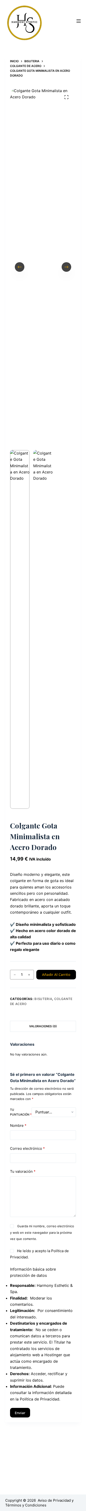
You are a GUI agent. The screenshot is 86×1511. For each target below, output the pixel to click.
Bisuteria (43, 999)
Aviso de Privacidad (54, 1500)
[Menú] (78, 21)
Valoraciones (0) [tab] (43, 1026)
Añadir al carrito (56, 974)
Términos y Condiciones (25, 1505)
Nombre (18, 1125)
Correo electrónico (27, 1148)
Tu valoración (23, 1171)
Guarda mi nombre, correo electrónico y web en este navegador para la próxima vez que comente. (42, 1232)
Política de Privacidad (39, 1399)
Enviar (20, 1412)
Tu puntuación (21, 1112)
